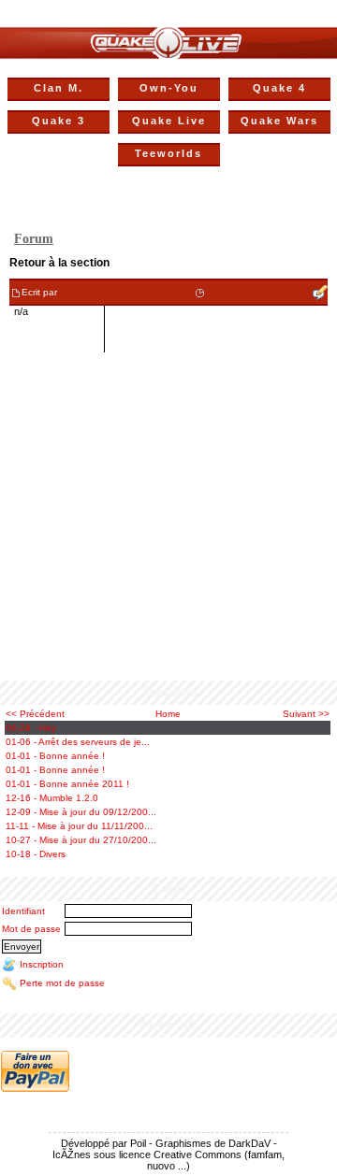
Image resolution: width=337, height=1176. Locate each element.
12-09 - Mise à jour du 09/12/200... (81, 812)
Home (168, 714)
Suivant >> (306, 714)
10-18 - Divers (36, 854)
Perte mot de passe (62, 983)
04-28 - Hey (31, 728)
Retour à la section (59, 262)
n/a (21, 311)
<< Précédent (35, 714)
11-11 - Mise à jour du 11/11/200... (79, 826)
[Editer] (320, 292)
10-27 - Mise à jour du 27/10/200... (81, 840)
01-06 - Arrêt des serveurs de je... (78, 742)
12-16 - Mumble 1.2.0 (52, 798)
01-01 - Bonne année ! (55, 756)
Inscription (42, 964)
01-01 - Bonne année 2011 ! (67, 784)
